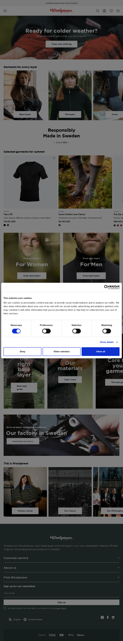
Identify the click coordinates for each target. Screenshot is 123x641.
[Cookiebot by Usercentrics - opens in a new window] (106, 287)
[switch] (46, 331)
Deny (22, 351)
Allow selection (62, 351)
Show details (107, 342)
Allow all (100, 351)
